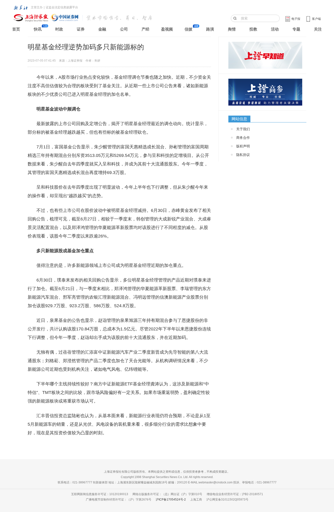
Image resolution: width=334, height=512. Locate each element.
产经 (145, 29)
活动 (275, 29)
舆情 (232, 29)
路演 (210, 29)
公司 (124, 29)
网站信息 (239, 119)
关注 (318, 29)
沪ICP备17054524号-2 (171, 499)
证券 (81, 29)
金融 (102, 29)
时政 (59, 29)
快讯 (38, 29)
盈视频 (167, 29)
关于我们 (243, 129)
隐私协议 (243, 155)
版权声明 (243, 146)
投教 (253, 29)
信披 (188, 29)
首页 (16, 29)
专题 (296, 29)
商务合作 (243, 138)
